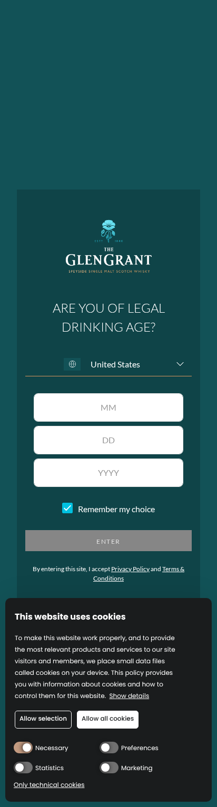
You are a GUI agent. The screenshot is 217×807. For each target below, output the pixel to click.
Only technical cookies (49, 786)
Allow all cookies (108, 718)
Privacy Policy (130, 569)
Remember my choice (116, 509)
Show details (130, 697)
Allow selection (43, 718)
